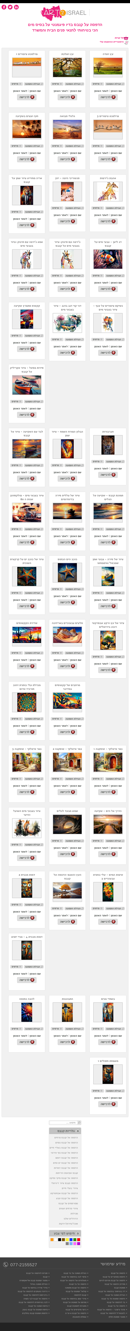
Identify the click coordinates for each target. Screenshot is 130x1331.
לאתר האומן (101, 91)
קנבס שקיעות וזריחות (67, 1173)
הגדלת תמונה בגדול (39, 1284)
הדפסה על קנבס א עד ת (75, 1313)
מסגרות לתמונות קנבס (76, 1305)
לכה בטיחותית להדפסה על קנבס (33, 1302)
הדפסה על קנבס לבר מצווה (35, 1298)
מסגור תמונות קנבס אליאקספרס (34, 1280)
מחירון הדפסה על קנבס (115, 1284)
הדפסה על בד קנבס (77, 1284)
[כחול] (71, 1239)
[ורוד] (74, 1243)
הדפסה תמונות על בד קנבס (113, 1298)
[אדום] (78, 1239)
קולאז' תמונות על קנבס (76, 1291)
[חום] (63, 1239)
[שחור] (59, 1239)
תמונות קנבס (119, 1287)
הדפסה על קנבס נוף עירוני (65, 1152)
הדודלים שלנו (71, 1218)
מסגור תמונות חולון (117, 1316)
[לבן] (55, 1239)
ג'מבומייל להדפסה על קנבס (113, 1313)
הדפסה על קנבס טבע (67, 1198)
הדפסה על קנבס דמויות (66, 1168)
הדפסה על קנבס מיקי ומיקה (64, 1178)
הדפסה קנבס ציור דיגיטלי (65, 1183)
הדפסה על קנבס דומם (67, 1158)
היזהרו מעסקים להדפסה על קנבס (33, 1291)
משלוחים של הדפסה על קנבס (73, 1280)
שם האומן (116, 91)
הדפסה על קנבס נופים (67, 1142)
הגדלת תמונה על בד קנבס (75, 1273)
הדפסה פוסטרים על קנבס (114, 1276)
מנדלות (75, 1213)
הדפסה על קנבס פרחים (66, 1137)
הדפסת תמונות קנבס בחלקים (35, 1313)
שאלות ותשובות (79, 1316)
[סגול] (78, 1243)
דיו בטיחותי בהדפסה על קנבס (111, 1291)
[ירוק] (74, 1239)
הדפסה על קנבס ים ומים (66, 1163)
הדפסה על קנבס (118, 1273)
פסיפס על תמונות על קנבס (74, 1302)
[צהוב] (67, 1239)
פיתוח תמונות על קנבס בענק (35, 1309)
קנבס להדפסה (80, 1294)
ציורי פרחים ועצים (69, 1208)
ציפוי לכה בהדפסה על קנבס (74, 1276)
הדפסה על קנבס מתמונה (75, 1287)
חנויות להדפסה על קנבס (37, 1273)
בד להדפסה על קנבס (116, 1302)
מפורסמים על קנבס (68, 1203)
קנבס (45, 1276)
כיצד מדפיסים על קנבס (76, 1309)
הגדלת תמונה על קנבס (115, 1294)
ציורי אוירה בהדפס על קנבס (35, 1287)
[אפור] (67, 1243)
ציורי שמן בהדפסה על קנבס (74, 1298)
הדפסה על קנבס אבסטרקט (64, 1193)
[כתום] (52, 1239)
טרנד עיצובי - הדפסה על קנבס (111, 1309)
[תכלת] (71, 1243)
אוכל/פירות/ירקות (69, 1223)
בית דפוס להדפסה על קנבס (35, 1294)
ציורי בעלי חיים (70, 1188)
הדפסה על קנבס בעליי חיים (64, 1147)
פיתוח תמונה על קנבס (38, 1305)
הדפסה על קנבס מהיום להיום (112, 1280)
